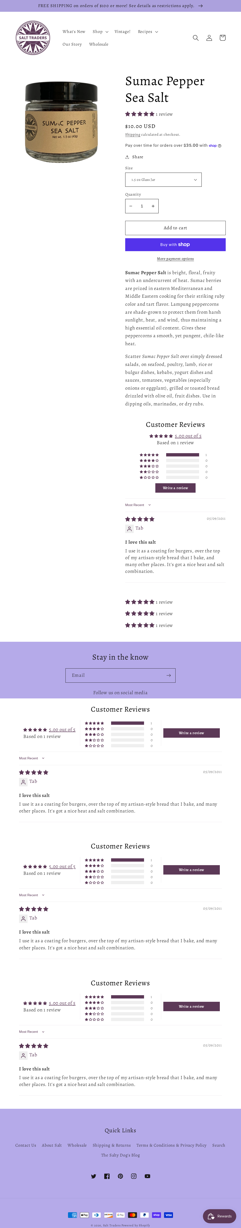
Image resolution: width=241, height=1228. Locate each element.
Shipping (132, 134)
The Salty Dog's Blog (120, 1155)
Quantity (133, 194)
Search (218, 1145)
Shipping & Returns (112, 1145)
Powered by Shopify (135, 1225)
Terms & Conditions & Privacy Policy (172, 1145)
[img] (140, 519)
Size (129, 168)
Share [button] (137, 157)
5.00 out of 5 (188, 435)
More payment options (175, 258)
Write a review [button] (175, 488)
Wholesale (77, 1145)
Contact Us (25, 1145)
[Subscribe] (168, 675)
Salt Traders (112, 1225)
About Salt (52, 1145)
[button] (100, 31)
